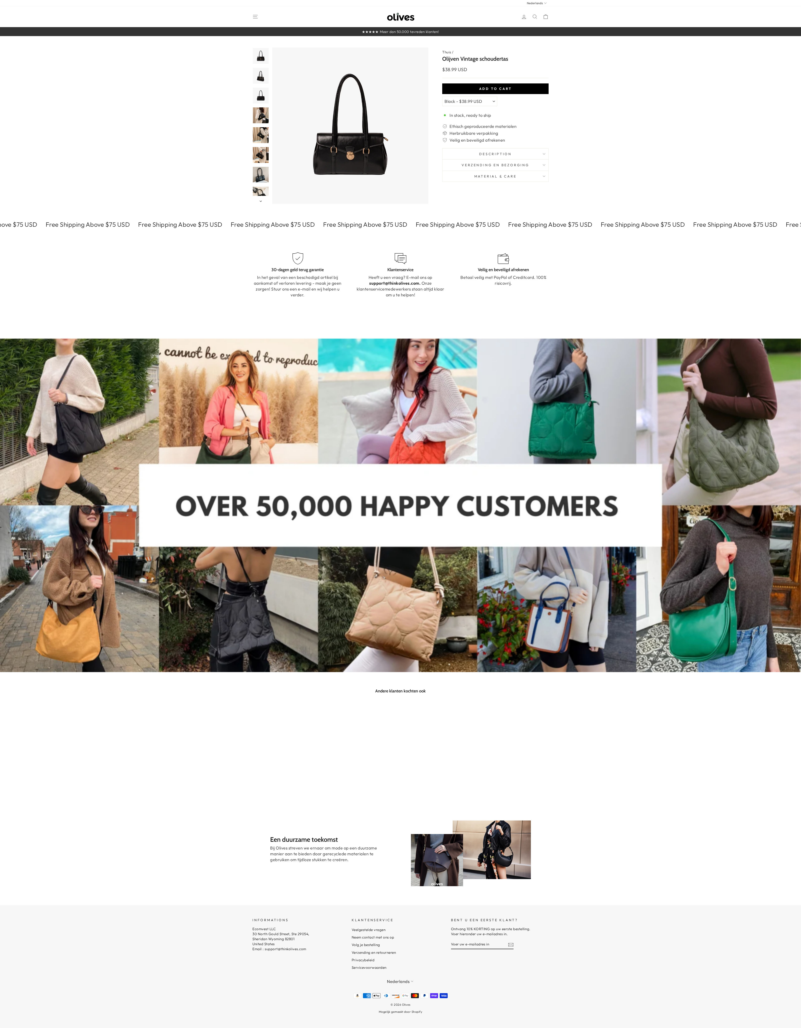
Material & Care (495, 176)
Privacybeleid (363, 960)
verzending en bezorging (495, 165)
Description (495, 154)
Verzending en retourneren (374, 952)
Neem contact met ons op (373, 937)
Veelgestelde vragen (369, 929)
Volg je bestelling (366, 944)
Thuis (446, 52)
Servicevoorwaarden (369, 967)
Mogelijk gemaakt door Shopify (400, 1012)
